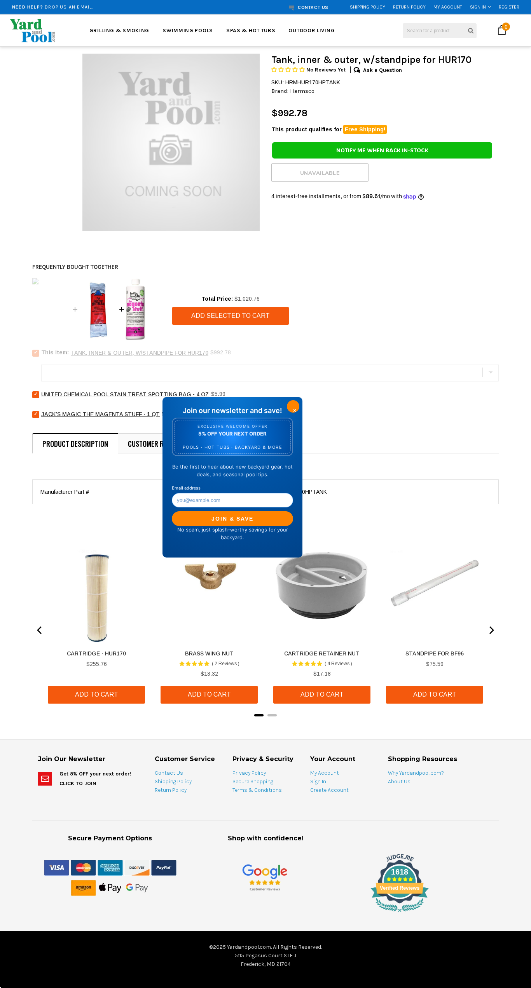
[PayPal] (163, 867)
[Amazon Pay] (83, 887)
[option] (100, 7)
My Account (447, 7)
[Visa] (56, 867)
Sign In (478, 7)
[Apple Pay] (110, 887)
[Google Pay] (137, 887)
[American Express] (110, 867)
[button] (288, 69)
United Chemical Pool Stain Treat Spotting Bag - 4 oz (125, 394)
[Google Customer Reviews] (265, 877)
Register (509, 7)
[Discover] (137, 867)
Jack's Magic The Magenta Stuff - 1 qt (100, 414)
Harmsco (302, 90)
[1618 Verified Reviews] (265, 913)
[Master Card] (83, 867)
